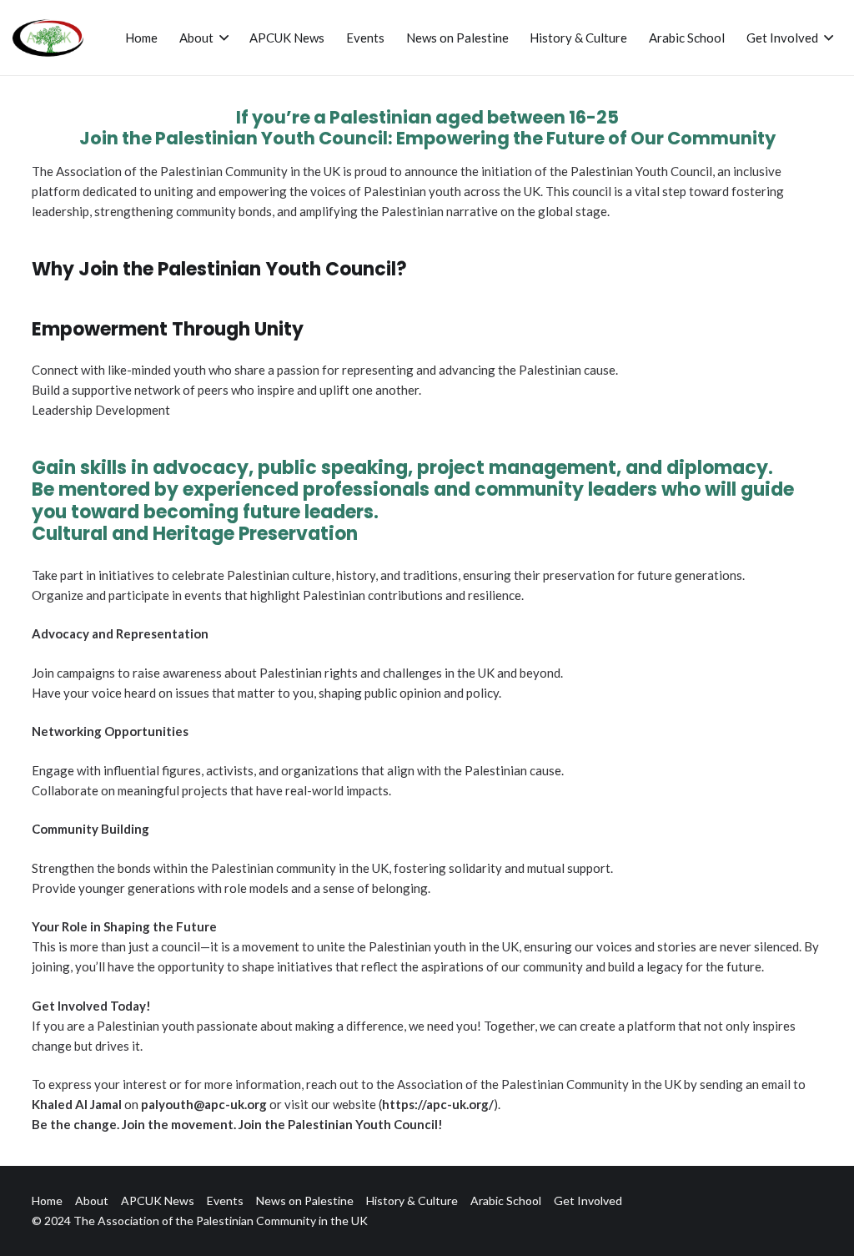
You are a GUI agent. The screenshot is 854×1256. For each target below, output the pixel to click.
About (91, 1200)
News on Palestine (305, 1200)
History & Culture (412, 1200)
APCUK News (157, 1200)
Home (47, 1200)
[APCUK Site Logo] (48, 38)
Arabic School (505, 1200)
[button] (221, 37)
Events (225, 1200)
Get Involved (588, 1200)
